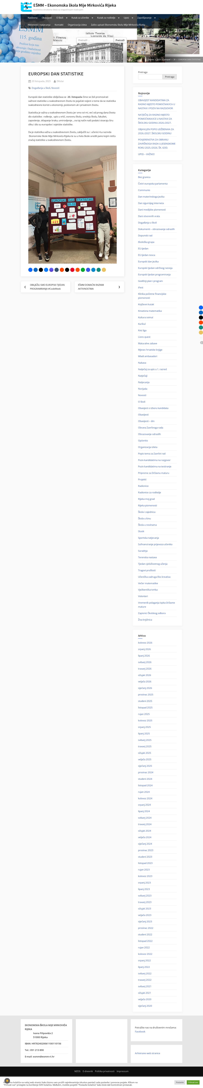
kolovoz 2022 (145, 954)
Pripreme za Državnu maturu (153, 473)
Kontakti (59, 24)
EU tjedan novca (146, 255)
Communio (144, 190)
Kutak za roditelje (106, 17)
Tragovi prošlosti (147, 570)
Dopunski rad (145, 235)
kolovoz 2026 (145, 642)
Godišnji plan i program (150, 281)
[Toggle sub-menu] (67, 18)
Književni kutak (146, 304)
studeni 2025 (145, 701)
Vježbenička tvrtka (148, 589)
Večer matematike (148, 583)
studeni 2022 (145, 934)
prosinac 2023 (145, 850)
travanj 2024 (144, 824)
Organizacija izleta (77, 24)
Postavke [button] (180, 1082)
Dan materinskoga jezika (151, 196)
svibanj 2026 (144, 662)
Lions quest (144, 336)
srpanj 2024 (144, 804)
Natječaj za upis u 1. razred (152, 369)
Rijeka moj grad (146, 499)
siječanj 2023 (145, 921)
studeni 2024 (145, 778)
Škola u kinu (144, 518)
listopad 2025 (145, 707)
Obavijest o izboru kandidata (153, 408)
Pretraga (142, 72)
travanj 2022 (144, 979)
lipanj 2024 (144, 811)
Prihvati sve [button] (193, 1082)
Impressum (123, 1071)
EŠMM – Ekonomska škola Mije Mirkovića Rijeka (74, 5)
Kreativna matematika (150, 310)
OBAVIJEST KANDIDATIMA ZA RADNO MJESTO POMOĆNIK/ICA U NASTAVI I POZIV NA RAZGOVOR (156, 104)
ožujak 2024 (144, 830)
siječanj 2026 (145, 688)
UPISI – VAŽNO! (146, 154)
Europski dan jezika (148, 261)
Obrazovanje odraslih (149, 434)
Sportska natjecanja (148, 537)
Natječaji (142, 375)
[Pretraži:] (95, 40)
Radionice (143, 486)
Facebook (140, 1031)
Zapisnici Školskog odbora (152, 613)
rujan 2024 (144, 791)
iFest (140, 287)
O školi (59, 17)
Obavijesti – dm (146, 421)
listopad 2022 (145, 941)
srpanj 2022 (144, 960)
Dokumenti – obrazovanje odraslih (156, 229)
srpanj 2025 (144, 727)
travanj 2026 (144, 668)
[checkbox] (7, 1081)
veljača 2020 (144, 999)
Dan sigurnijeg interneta (151, 203)
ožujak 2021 (144, 992)
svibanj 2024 (144, 817)
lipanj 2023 (144, 889)
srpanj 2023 (144, 882)
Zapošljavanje (144, 17)
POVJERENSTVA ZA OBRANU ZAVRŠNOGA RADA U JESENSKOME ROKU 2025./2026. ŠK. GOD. (156, 143)
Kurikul (142, 323)
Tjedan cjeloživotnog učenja (152, 563)
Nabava (142, 362)
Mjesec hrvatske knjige (150, 349)
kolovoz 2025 (145, 720)
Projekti (142, 479)
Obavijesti (47, 17)
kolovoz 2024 (145, 798)
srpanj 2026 (144, 649)
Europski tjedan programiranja (154, 274)
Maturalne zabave (147, 343)
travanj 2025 (144, 746)
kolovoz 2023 (145, 876)
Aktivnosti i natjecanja (39, 24)
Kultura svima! (145, 317)
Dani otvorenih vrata (149, 216)
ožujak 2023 (144, 908)
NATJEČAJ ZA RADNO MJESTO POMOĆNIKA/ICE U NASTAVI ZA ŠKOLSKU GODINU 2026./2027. (155, 118)
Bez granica (144, 177)
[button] (30, 270)
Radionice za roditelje (149, 492)
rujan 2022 (144, 947)
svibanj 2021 (144, 986)
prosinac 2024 (145, 772)
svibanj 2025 (144, 740)
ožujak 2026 (144, 675)
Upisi (126, 17)
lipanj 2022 (144, 967)
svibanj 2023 (144, 895)
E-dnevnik (88, 1071)
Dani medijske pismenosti (152, 209)
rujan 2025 (144, 714)
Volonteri (143, 596)
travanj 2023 (144, 902)
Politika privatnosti (104, 1071)
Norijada (142, 388)
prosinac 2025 (145, 694)
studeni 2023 (145, 856)
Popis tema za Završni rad (151, 453)
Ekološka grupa (146, 242)
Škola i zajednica (146, 512)
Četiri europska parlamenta (153, 183)
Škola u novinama (147, 524)
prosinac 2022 (145, 928)
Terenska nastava (147, 557)
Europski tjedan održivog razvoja (155, 268)
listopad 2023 (145, 863)
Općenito (143, 440)
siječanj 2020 (145, 1005)
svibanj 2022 (144, 973)
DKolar (60, 81)
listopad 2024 (145, 785)
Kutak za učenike (80, 17)
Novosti (55, 87)
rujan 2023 (144, 869)
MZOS (77, 1071)
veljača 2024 (144, 837)
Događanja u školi (41, 87)
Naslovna (32, 17)
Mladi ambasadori (147, 356)
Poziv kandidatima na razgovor (154, 460)
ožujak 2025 (144, 752)
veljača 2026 (144, 681)
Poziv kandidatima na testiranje (154, 466)
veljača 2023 (144, 915)
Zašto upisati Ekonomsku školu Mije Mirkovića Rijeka (118, 24)
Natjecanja (143, 382)
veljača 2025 (144, 759)
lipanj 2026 (144, 655)
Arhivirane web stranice (147, 1053)
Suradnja (142, 550)
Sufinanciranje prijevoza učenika (155, 544)
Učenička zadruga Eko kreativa (154, 576)
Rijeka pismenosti (147, 505)
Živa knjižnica (145, 619)
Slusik (141, 531)
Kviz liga (142, 330)
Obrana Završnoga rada (150, 427)
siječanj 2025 (145, 765)
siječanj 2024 (145, 843)
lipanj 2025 (144, 733)
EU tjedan (143, 248)
